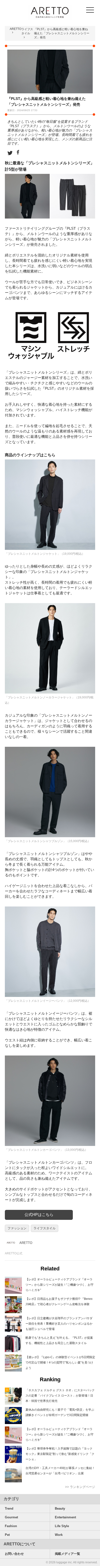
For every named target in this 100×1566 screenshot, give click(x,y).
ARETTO (15, 29)
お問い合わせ (14, 1554)
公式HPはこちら (39, 1215)
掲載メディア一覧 (67, 1554)
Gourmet (11, 1517)
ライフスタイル (44, 1228)
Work (59, 1535)
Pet (7, 1535)
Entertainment (65, 1517)
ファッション (17, 1228)
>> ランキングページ (80, 1487)
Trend (9, 1508)
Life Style (62, 1526)
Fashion (11, 1526)
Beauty (60, 1508)
